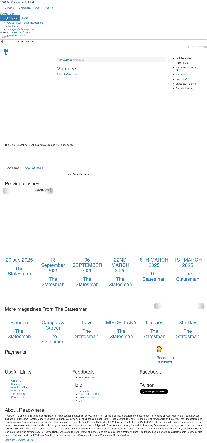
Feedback (5, 1)
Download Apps (87, 397)
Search (24, 17)
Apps (38, 7)
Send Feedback (87, 377)
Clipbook (9, 7)
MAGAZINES (65, 59)
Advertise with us (20, 387)
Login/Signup (10, 18)
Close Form (197, 46)
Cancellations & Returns (91, 394)
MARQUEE (78, 59)
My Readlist (25, 7)
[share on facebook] (103, 50)
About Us (16, 377)
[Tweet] (103, 53)
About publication (34, 167)
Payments (84, 390)
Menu (3, 32)
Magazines (20, 29)
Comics (18, 32)
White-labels (17, 390)
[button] (49, 191)
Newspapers (24, 22)
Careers (15, 384)
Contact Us (17, 380)
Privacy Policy (18, 396)
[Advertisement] (181, 184)
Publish (49, 7)
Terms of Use (18, 393)
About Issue (13, 167)
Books (12, 25)
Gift (80, 400)
